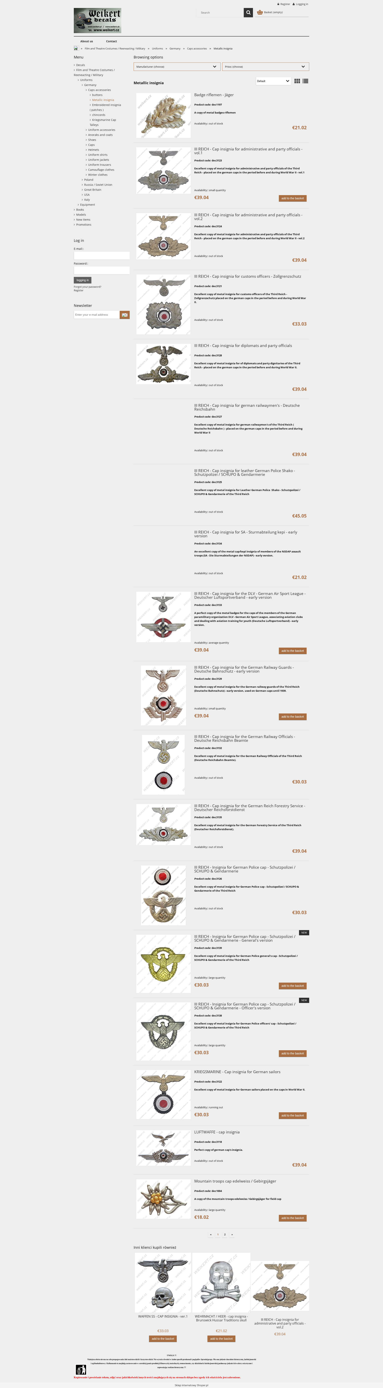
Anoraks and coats (100, 135)
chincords (98, 115)
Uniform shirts (98, 155)
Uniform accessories (101, 130)
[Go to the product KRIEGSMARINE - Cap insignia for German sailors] (163, 1094)
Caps (91, 145)
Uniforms (86, 80)
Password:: (81, 263)
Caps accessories (99, 90)
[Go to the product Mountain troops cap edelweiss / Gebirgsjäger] (163, 1199)
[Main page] (97, 20)
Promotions (83, 224)
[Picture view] (297, 81)
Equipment (87, 204)
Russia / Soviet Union (98, 185)
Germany (90, 85)
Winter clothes (98, 175)
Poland (88, 180)
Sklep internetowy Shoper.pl (191, 1385)
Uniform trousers (99, 165)
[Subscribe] (125, 315)
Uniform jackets (98, 160)
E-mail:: (79, 249)
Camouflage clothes (101, 170)
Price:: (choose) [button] (234, 66)
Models (81, 214)
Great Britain (92, 190)
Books (80, 209)
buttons (97, 95)
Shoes (92, 140)
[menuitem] (87, 41)
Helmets (93, 150)
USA (87, 195)
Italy (87, 200)
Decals (80, 65)
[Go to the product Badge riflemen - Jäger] (163, 115)
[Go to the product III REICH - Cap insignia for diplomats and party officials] (163, 364)
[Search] (248, 12)
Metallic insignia (103, 100)
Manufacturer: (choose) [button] (150, 66)
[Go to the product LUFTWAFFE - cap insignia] (163, 1148)
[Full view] (305, 81)
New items (83, 219)
